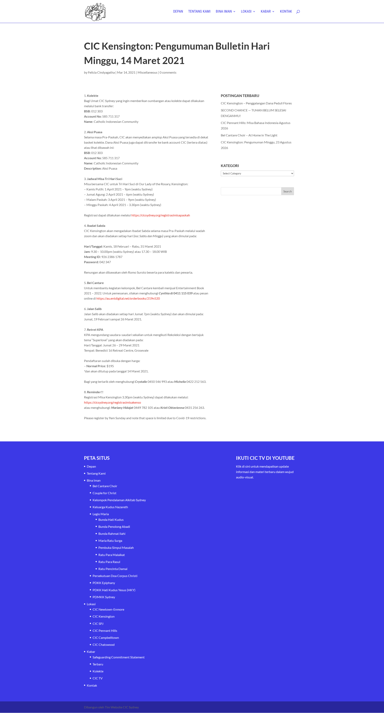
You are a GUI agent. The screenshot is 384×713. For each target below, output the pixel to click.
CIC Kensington (104, 616)
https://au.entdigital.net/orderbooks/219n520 (128, 298)
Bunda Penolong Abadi (114, 526)
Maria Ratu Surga (110, 540)
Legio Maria (101, 514)
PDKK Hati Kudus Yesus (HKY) (114, 590)
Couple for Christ (104, 493)
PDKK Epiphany (104, 583)
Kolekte (98, 671)
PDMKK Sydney (104, 597)
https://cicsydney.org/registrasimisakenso (112, 402)
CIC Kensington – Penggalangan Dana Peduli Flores (256, 103)
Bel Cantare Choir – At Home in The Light (249, 135)
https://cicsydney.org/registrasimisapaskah (160, 215)
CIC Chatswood (104, 644)
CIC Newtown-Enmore (108, 609)
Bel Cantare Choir (105, 486)
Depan (178, 11)
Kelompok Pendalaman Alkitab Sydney (119, 500)
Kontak (286, 11)
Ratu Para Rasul (109, 562)
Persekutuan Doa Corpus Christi (115, 576)
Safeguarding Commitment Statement (119, 657)
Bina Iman (224, 11)
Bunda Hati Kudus (111, 519)
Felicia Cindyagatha (101, 72)
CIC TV (98, 678)
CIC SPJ (98, 623)
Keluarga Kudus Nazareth (110, 507)
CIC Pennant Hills (105, 630)
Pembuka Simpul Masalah (116, 547)
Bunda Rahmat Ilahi (111, 533)
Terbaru (98, 664)
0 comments (168, 72)
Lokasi (246, 11)
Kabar (266, 11)
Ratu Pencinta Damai (112, 569)
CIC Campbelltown (106, 637)
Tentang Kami (199, 11)
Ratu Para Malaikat (111, 555)
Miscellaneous (147, 72)
